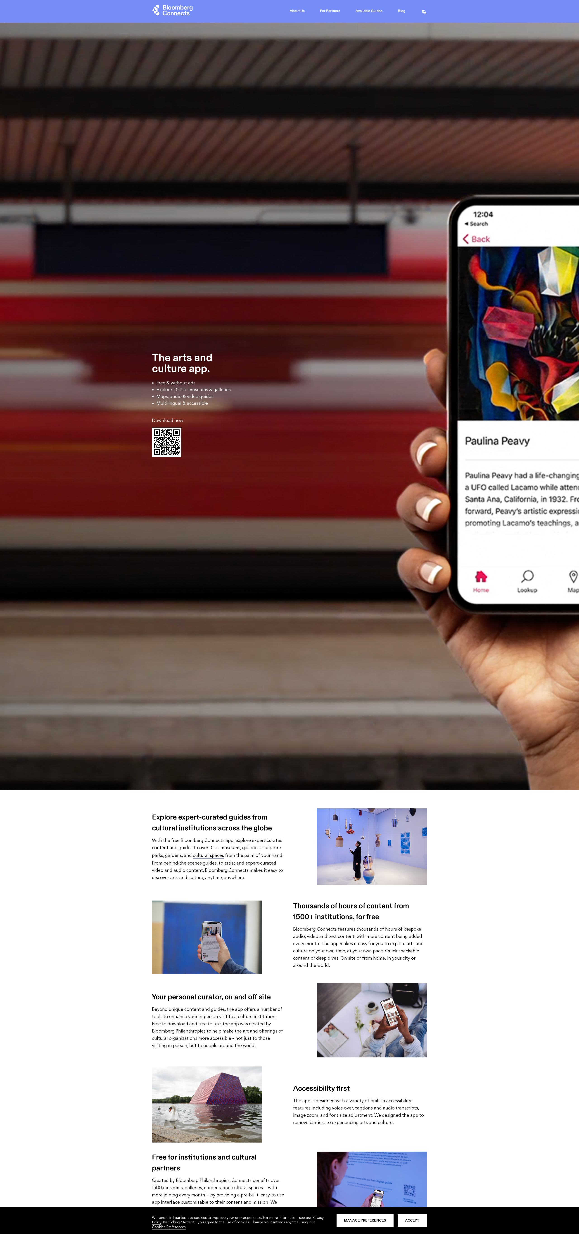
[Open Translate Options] (424, 11)
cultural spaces (208, 855)
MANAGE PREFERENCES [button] (365, 1220)
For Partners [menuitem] (330, 11)
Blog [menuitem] (401, 11)
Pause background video (18, 788)
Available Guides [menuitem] (369, 11)
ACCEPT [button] (412, 1220)
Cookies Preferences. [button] (169, 1226)
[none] (297, 11)
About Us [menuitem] (297, 11)
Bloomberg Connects (172, 11)
